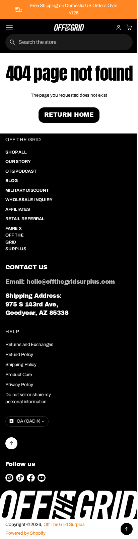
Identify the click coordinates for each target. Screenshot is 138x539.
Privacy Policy (19, 403)
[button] (128, 27)
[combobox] (66, 42)
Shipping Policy (21, 383)
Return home (66, 134)
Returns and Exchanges (29, 363)
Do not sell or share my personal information (28, 417)
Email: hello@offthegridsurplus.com (60, 300)
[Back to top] (11, 462)
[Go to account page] (118, 27)
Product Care (18, 393)
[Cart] (128, 27)
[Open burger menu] (9, 27)
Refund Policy (19, 373)
